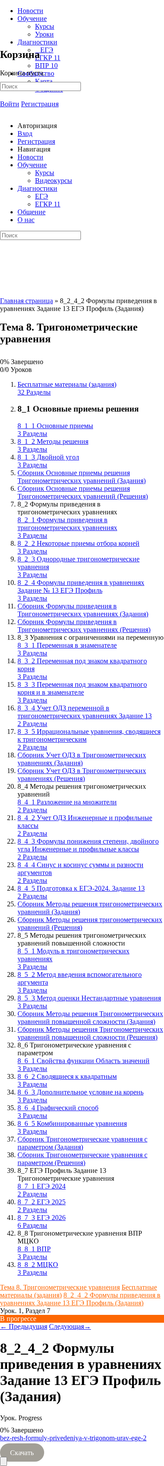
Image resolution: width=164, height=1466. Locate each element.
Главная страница (26, 300)
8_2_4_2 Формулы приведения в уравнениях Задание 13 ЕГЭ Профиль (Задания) (80, 1299)
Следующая (70, 1326)
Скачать (22, 1452)
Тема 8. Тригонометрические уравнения (60, 1287)
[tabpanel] (82, 1445)
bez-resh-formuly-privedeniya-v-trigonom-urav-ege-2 (73, 1438)
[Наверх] (3, 1461)
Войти (9, 104)
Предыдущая (23, 1326)
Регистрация (40, 104)
